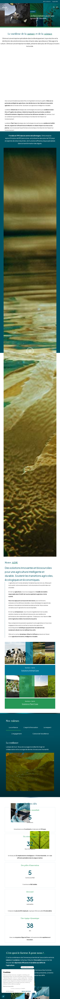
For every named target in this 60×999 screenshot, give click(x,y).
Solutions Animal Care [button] (30, 671)
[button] (57, 7)
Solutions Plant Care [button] (30, 704)
